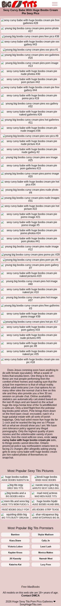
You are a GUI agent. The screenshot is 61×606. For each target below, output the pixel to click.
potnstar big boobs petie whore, (28, 409)
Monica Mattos (45, 552)
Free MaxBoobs (30, 586)
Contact (26, 595)
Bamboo (15, 534)
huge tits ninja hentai (14, 405)
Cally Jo (46, 540)
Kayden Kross (15, 552)
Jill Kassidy (15, 558)
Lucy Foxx (46, 564)
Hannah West (45, 558)
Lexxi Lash (45, 546)
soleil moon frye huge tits (40, 419)
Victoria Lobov (15, 546)
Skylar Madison (46, 534)
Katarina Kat (15, 564)
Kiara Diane (15, 540)
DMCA (36, 595)
